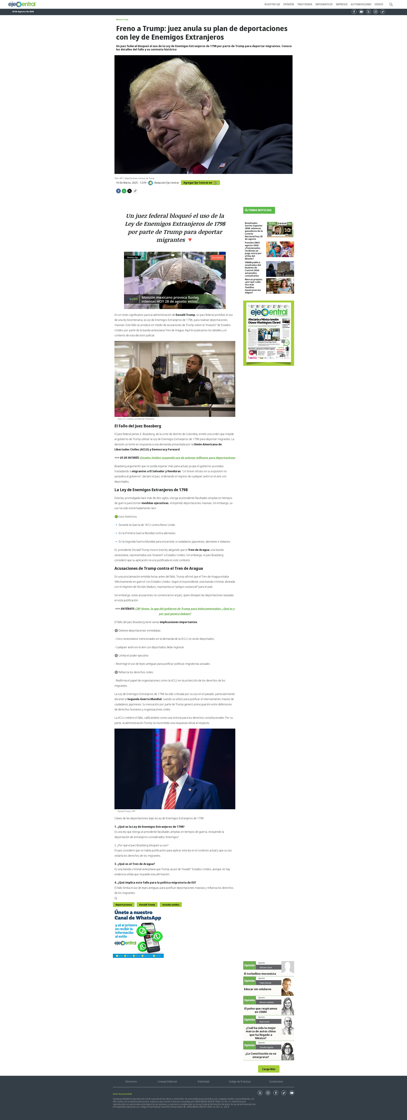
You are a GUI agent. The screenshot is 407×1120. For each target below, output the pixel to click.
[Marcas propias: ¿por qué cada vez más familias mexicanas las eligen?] (280, 286)
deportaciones (123, 904)
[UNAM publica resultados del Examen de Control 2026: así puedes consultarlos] (280, 269)
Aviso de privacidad (122, 1093)
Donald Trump (147, 904)
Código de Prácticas (240, 1081)
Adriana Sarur (266, 967)
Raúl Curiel (264, 1021)
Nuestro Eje (122, 19)
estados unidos (170, 904)
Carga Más (268, 1069)
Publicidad (203, 1081)
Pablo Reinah (265, 982)
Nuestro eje (272, 4)
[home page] (22, 4)
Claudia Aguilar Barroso (266, 1048)
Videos (379, 4)
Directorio (131, 1081)
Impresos (342, 4)
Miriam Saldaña (267, 1002)
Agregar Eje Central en (198, 182)
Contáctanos (276, 1081)
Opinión (288, 4)
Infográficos (324, 4)
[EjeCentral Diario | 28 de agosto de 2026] (268, 333)
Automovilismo (361, 4)
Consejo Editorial (167, 1081)
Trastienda (304, 4)
